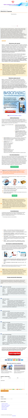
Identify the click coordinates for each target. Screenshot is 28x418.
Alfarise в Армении (4, 409)
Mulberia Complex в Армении (6, 405)
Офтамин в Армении (4, 370)
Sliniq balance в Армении (5, 406)
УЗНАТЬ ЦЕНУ (14, 195)
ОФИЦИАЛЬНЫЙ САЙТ (14, 166)
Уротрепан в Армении (5, 403)
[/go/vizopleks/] (14, 102)
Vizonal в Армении (17, 370)
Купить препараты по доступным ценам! (13, 4)
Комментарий (3, 380)
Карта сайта (14, 415)
